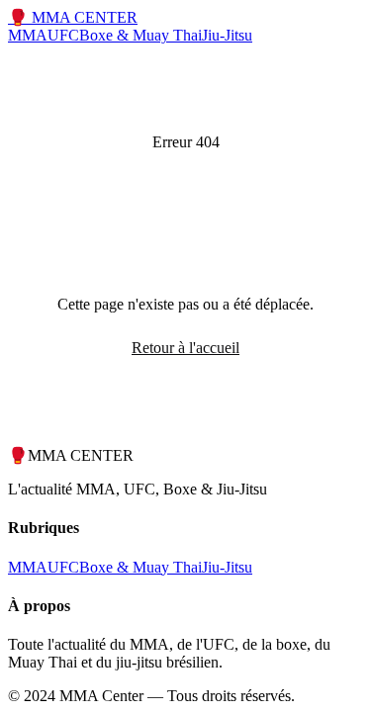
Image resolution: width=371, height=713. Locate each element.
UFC (63, 35)
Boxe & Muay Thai (140, 35)
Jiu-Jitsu (227, 35)
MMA (27, 35)
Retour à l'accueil (185, 347)
